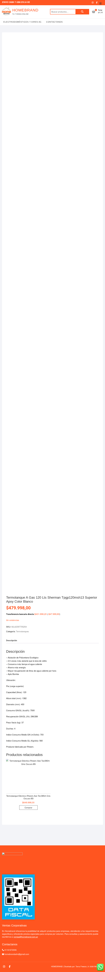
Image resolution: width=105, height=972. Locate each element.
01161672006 (11, 949)
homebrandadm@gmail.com (17, 954)
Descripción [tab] (11, 640)
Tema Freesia (81, 966)
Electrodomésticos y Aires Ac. (22, 22)
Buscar (82, 11)
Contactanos (54, 22)
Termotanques (22, 631)
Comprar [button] (28, 807)
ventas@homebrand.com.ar (26, 936)
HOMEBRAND (25, 10)
